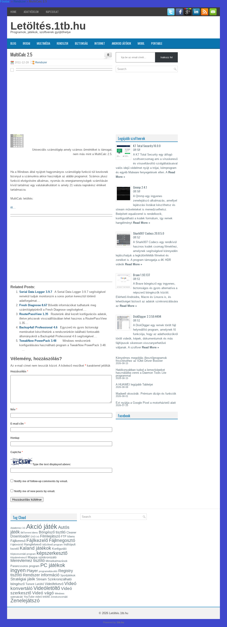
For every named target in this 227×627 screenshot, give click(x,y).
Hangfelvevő (32, 544)
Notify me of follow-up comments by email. (41, 481)
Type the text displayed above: (52, 464)
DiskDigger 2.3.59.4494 (147, 316)
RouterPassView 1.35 (33, 314)
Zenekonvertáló (59, 596)
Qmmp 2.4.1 (140, 187)
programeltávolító (48, 571)
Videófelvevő (54, 584)
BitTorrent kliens (29, 532)
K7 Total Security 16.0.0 (146, 145)
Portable (156, 43)
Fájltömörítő (16, 544)
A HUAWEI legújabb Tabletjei (134, 384)
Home (13, 12)
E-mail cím (17, 423)
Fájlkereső (17, 541)
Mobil (141, 43)
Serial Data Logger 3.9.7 (35, 292)
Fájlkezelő (37, 540)
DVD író (35, 536)
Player (32, 571)
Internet (99, 43)
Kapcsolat (52, 12)
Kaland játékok (35, 548)
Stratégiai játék (22, 579)
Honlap (14, 437)
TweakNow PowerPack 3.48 (37, 340)
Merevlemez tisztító (27, 560)
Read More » (141, 222)
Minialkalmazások (56, 561)
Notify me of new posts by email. (34, 491)
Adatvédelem (31, 12)
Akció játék (41, 526)
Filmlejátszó (50, 536)
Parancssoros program (24, 566)
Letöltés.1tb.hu (48, 26)
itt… (13, 207)
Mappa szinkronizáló (42, 557)
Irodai (26, 43)
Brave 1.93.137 (141, 274)
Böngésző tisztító (52, 532)
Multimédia (43, 43)
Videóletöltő (46, 588)
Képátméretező (18, 557)
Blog (13, 43)
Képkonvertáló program (23, 554)
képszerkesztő (52, 553)
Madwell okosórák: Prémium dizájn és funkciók (146, 393)
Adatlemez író (17, 528)
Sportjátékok (67, 575)
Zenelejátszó (25, 600)
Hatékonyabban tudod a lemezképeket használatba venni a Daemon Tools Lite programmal (141, 372)
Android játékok (121, 43)
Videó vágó (43, 593)
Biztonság (81, 43)
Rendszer (62, 43)
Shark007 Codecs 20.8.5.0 (148, 233)
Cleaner (71, 532)
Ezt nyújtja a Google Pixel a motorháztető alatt (146, 402)
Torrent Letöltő (34, 584)
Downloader (20, 536)
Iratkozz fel (166, 57)
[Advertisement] (61, 105)
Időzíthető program (52, 544)
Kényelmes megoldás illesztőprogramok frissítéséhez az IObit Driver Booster (141, 359)
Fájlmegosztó (62, 540)
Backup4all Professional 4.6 (38, 327)
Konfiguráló (59, 548)
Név (13, 409)
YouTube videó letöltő (37, 596)
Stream (41, 579)
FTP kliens (68, 536)
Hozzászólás (19, 371)
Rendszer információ (41, 575)
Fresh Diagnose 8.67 (33, 305)
